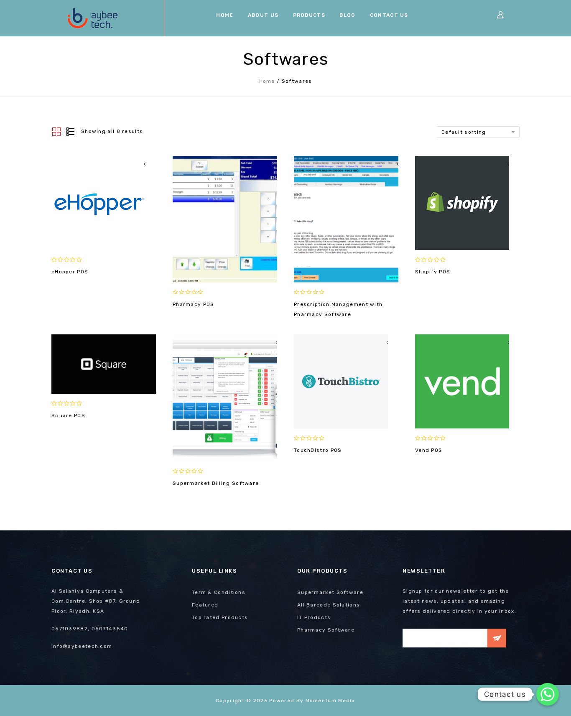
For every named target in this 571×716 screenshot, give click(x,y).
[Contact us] (547, 694)
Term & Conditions (218, 592)
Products (309, 15)
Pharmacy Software (325, 630)
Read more (98, 240)
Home (224, 15)
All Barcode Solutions (328, 605)
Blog (347, 15)
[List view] (70, 132)
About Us (263, 15)
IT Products (314, 617)
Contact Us (389, 15)
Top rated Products (220, 617)
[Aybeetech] (93, 18)
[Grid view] (56, 132)
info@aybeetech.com (81, 646)
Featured (205, 605)
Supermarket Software (330, 592)
